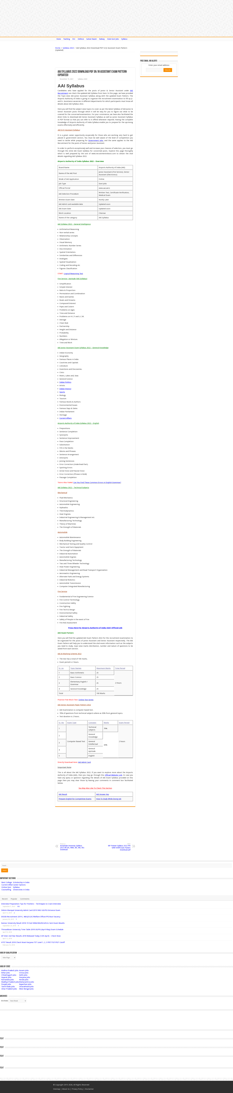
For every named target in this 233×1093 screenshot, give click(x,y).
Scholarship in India (21, 882)
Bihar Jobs (5, 973)
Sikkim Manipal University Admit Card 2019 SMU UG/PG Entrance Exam (30, 910)
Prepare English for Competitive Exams (75, 799)
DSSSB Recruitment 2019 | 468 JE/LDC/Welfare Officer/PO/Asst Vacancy (30, 917)
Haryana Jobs (24, 977)
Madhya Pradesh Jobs (10, 982)
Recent (5, 899)
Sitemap (56, 1089)
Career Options (19, 885)
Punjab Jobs (6, 984)
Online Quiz (6, 887)
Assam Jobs (24, 970)
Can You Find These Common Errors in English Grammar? (97, 482)
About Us (66, 1089)
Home (58, 39)
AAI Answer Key (102, 794)
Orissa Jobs (23, 973)
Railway (102, 39)
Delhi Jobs (23, 975)
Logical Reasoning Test (73, 273)
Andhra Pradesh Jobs (9, 970)
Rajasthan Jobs (25, 984)
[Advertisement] (83, 59)
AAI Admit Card (84, 762)
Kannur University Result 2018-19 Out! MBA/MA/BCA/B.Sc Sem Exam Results (33, 923)
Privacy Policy (77, 1089)
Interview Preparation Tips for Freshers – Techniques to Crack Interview (31, 904)
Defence (81, 39)
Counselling (6, 890)
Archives (4, 1001)
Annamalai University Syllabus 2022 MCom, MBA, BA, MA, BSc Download (72, 847)
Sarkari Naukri (91, 39)
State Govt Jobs (113, 39)
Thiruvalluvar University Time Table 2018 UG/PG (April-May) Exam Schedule (32, 929)
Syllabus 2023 (68, 48)
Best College (6, 882)
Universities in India (21, 890)
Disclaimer (89, 1089)
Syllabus (124, 39)
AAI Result (63, 794)
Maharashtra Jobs (26, 982)
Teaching (66, 39)
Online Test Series (86, 700)
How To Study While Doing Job (108, 799)
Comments (24, 899)
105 (18, 906)
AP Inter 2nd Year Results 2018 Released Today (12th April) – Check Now (31, 936)
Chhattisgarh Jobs (8, 975)
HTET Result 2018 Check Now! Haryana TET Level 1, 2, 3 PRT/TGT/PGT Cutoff (33, 942)
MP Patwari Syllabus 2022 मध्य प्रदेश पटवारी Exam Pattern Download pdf (119, 847)
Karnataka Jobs (7, 980)
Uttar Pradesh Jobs (9, 989)
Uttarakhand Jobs (26, 986)
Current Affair (7, 885)
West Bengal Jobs (26, 989)
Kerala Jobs (23, 980)
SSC (73, 39)
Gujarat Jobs (6, 977)
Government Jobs (95, 140)
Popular (14, 899)
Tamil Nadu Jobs (8, 986)
